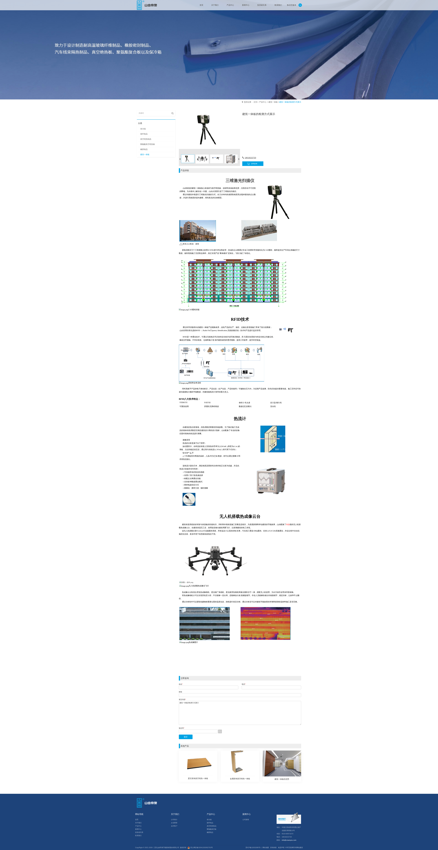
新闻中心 (138, 829)
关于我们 (138, 823)
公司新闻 (245, 819)
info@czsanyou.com (289, 840)
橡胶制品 (210, 832)
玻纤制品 (210, 823)
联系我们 (138, 835)
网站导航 (139, 814)
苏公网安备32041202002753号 (201, 847)
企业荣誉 (174, 823)
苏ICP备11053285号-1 (254, 847)
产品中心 (262, 102)
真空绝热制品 (211, 826)
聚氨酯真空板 (211, 829)
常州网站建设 (298, 847)
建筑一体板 (273, 102)
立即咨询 (254, 164)
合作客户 (174, 826)
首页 (136, 819)
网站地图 (265, 847)
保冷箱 (209, 819)
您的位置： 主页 (250, 102)
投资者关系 (139, 832)
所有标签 (273, 847)
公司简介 (174, 819)
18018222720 (250, 158)
